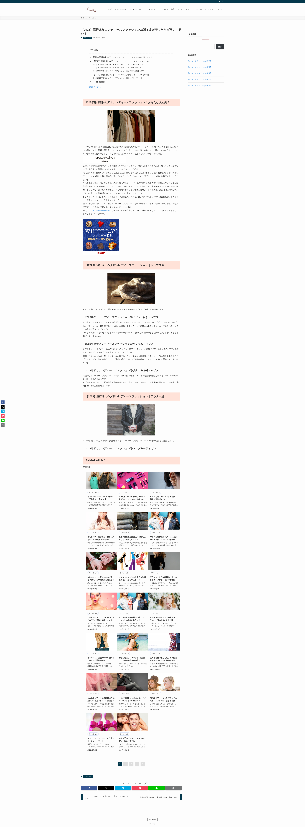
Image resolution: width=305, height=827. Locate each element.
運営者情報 (152, 819)
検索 (219, 47)
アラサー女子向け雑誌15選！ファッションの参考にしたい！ (132, 618)
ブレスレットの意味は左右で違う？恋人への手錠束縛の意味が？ (100, 578)
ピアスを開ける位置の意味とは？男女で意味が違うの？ (163, 497)
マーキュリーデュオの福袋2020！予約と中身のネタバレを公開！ (163, 618)
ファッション (88, 37)
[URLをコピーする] (173, 788)
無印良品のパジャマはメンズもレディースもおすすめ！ (132, 739)
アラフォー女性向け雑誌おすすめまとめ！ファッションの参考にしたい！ (163, 578)
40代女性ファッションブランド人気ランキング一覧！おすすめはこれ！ (163, 699)
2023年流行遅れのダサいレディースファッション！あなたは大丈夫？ (123, 57)
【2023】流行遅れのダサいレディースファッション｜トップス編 (121, 61)
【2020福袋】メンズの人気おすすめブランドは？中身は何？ (132, 699)
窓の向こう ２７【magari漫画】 (200, 79)
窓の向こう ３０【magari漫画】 (200, 61)
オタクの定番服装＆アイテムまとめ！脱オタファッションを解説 (163, 538)
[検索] (222, 1)
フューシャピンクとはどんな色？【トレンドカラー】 (100, 739)
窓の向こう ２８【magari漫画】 (200, 73)
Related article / (99, 82)
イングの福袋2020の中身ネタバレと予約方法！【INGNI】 (100, 497)
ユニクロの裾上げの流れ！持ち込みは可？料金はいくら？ (132, 538)
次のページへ (95, 87)
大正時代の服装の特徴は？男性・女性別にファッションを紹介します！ (132, 498)
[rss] (219, 1)
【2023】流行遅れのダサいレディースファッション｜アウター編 (121, 75)
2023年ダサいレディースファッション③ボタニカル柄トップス (121, 71)
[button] (89, 788)
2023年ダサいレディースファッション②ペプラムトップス (119, 68)
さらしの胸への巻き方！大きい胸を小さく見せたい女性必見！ (100, 538)
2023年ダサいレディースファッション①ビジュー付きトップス (121, 64)
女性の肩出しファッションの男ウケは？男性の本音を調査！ (132, 659)
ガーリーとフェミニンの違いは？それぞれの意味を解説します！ (100, 618)
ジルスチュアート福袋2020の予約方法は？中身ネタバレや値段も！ (100, 699)
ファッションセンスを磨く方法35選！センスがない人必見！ (132, 578)
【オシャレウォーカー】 (101, 210)
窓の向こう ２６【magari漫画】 (200, 85)
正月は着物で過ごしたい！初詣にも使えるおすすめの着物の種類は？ (163, 659)
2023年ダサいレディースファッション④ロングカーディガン (120, 78)
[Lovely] (91, 9)
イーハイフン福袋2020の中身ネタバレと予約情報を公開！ (100, 659)
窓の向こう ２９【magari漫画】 (200, 67)
